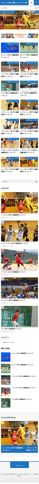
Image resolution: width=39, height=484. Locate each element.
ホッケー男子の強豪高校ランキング (29, 56)
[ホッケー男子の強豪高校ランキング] (5, 368)
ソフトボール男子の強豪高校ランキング (10, 75)
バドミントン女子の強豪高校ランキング (10, 113)
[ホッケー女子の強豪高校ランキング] (5, 357)
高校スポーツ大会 (8, 12)
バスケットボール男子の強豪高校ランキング (29, 151)
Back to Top (19, 465)
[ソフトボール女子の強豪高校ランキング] (5, 391)
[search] (36, 8)
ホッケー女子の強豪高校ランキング (10, 56)
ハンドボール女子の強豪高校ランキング (10, 170)
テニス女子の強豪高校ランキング (29, 94)
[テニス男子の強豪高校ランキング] (5, 403)
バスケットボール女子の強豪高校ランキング (10, 151)
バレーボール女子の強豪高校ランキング (10, 132)
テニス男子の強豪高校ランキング (10, 94)
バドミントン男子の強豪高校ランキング (29, 113)
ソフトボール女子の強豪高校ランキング (29, 75)
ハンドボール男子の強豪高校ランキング (29, 170)
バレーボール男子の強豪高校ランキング (29, 132)
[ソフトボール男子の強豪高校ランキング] (5, 380)
